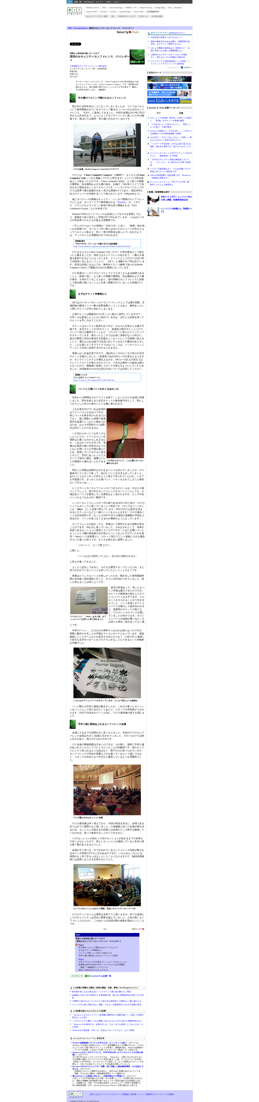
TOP (69, 2)
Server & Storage (116, 8)
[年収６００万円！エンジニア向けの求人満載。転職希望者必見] (153, 199)
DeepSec (122, 202)
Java (169, 8)
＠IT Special (88, 2)
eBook (108, 2)
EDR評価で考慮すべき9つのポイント (167, 37)
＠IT (70, 28)
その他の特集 (157, 16)
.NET (104, 8)
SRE (113, 16)
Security (113, 12)
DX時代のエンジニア (126, 16)
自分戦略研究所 (153, 12)
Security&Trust (80, 28)
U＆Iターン (143, 16)
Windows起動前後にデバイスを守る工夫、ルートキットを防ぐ (99, 1043)
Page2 (81, 959)
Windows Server (92, 8)
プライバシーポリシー (111, 1094)
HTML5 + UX (131, 8)
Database (178, 8)
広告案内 (170, 1094)
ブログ (116, 2)
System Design (125, 12)
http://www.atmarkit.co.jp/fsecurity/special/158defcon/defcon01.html (102, 246)
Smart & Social (146, 8)
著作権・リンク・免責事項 (142, 1094)
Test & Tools (138, 12)
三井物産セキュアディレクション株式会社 (88, 66)
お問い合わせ (95, 1094)
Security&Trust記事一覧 (100, 976)
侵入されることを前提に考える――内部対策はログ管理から (98, 1076)
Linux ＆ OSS (91, 12)
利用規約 (125, 1094)
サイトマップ (160, 1094)
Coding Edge (160, 8)
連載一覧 (77, 2)
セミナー (99, 2)
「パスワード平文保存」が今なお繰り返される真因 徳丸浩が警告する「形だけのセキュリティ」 (170, 146)
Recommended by (173, 67)
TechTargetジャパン (176, 33)
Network (103, 12)
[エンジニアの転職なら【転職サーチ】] (153, 211)
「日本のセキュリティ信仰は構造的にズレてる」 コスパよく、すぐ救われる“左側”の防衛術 (170, 162)
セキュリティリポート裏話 (97, 16)
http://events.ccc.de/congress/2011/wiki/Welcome (94, 380)
